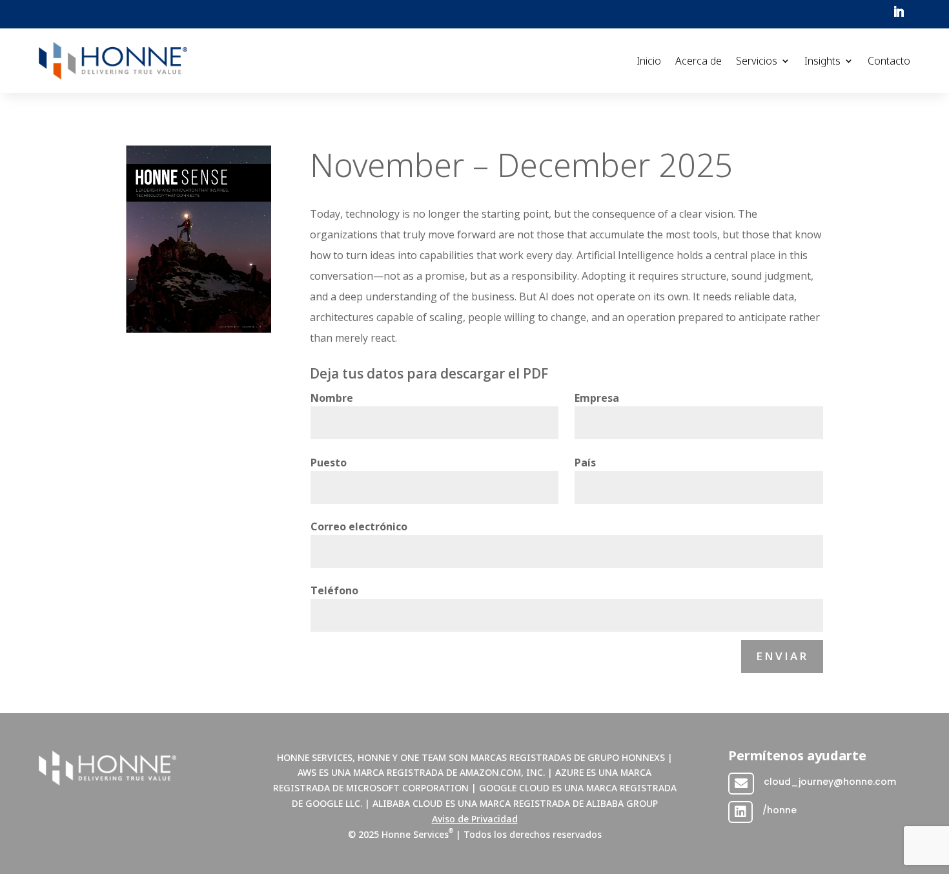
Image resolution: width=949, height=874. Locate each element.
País (585, 462)
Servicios (756, 61)
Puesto (329, 462)
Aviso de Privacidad (475, 819)
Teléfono (334, 590)
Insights (822, 61)
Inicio (649, 61)
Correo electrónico (359, 526)
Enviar (782, 656)
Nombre (332, 398)
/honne (779, 810)
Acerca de (698, 61)
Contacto (889, 61)
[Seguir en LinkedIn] (898, 11)
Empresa (597, 398)
